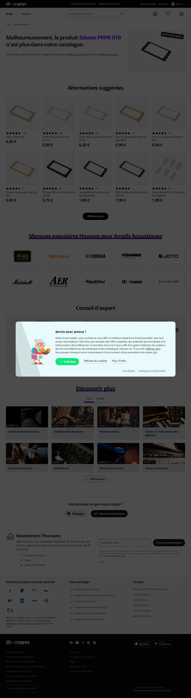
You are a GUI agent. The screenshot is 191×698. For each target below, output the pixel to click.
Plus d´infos (119, 361)
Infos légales (129, 370)
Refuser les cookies (95, 361)
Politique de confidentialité (152, 370)
